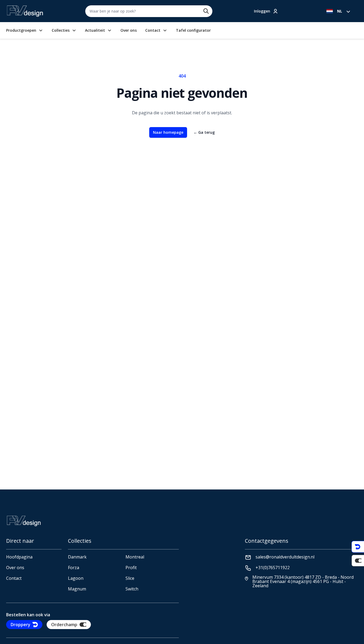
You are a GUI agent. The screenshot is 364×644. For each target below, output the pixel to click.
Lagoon (75, 578)
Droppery (20, 624)
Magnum (77, 589)
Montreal (135, 557)
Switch (132, 589)
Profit (131, 567)
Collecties (61, 30)
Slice (130, 578)
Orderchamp (64, 624)
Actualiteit (95, 30)
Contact (152, 30)
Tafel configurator (193, 30)
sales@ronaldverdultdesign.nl (285, 557)
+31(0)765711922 (273, 567)
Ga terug (204, 132)
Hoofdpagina (19, 557)
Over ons (128, 30)
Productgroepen (21, 30)
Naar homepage (168, 132)
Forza (73, 567)
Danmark (77, 557)
